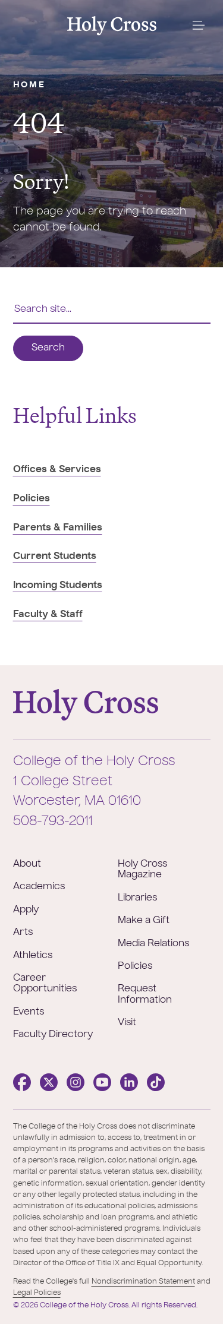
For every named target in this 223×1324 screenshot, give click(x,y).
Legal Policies (37, 1293)
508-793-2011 (53, 821)
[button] (198, 25)
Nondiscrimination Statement (143, 1281)
